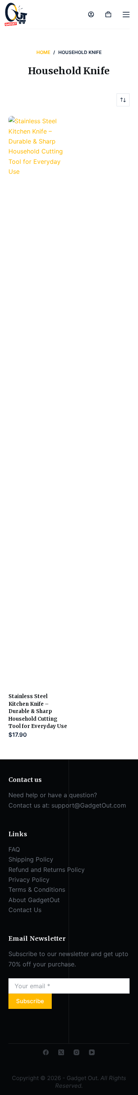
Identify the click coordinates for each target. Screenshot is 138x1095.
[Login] (91, 14)
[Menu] (126, 14)
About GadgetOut (34, 900)
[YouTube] (92, 1052)
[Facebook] (46, 1052)
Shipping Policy (30, 859)
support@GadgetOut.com (88, 805)
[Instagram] (76, 1052)
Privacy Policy (28, 879)
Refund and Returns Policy (46, 869)
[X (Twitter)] (61, 1052)
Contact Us (24, 910)
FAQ (14, 849)
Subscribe (30, 1001)
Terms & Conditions (36, 889)
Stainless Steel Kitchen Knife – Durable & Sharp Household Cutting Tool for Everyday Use (37, 711)
